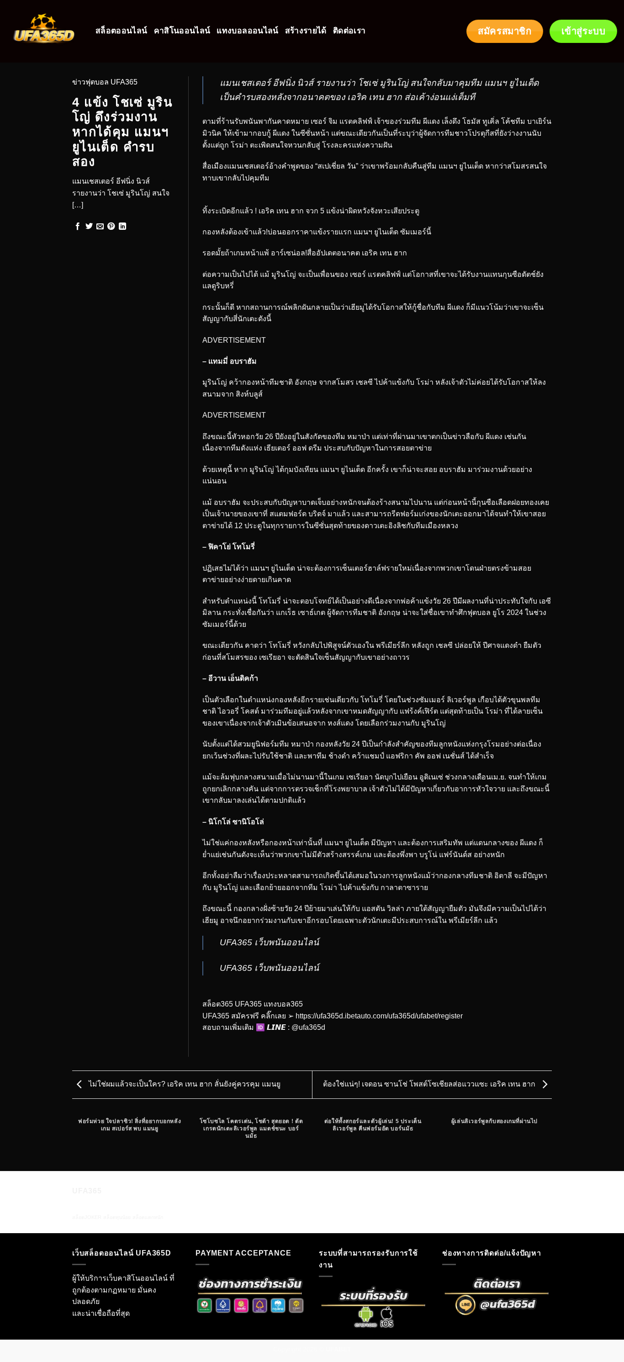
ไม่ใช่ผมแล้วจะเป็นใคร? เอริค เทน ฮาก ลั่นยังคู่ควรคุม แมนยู (183, 1084)
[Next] (550, 1141)
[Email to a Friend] (100, 227)
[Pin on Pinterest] (111, 227)
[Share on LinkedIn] (122, 227)
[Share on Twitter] (89, 227)
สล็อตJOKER (86, 1217)
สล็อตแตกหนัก (147, 1217)
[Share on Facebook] (77, 227)
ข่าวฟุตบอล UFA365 (104, 82)
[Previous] (74, 1141)
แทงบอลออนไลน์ (247, 31)
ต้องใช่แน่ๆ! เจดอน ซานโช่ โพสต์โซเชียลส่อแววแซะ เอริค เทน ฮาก (430, 1084)
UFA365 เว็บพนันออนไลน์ (269, 942)
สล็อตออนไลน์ (121, 31)
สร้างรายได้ (306, 31)
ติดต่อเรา (349, 31)
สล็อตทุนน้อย (117, 1217)
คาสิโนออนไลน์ (182, 31)
